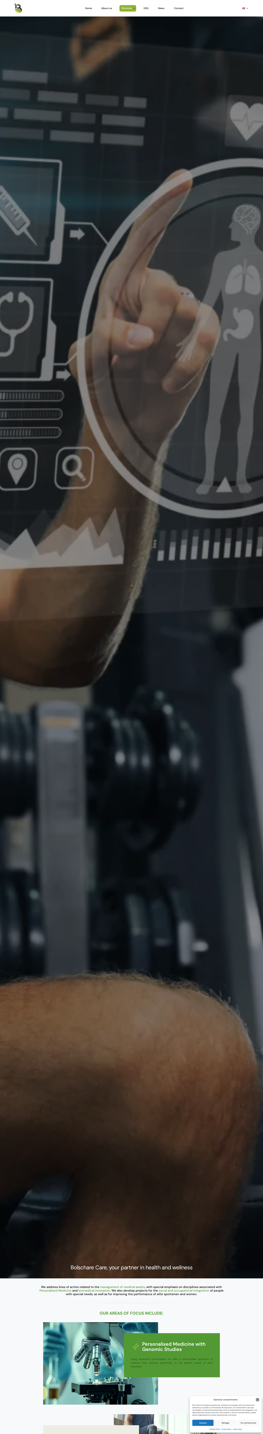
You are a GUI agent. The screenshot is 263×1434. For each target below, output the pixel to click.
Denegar (225, 1423)
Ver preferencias (248, 1423)
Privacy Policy (226, 1429)
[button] (257, 1399)
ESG (146, 8)
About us (106, 8)
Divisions (127, 8)
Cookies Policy (214, 1429)
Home (88, 8)
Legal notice (237, 1429)
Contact (179, 8)
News (161, 8)
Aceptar (203, 1423)
